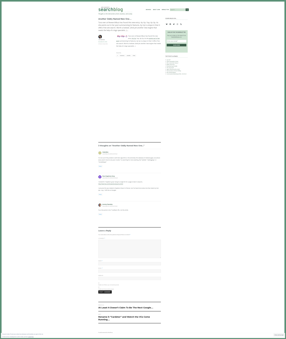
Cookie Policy (31, 336)
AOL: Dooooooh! (170, 67)
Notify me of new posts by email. (106, 289)
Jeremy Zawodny (107, 204)
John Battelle (101, 39)
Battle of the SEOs (171, 64)
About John (156, 9)
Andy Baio (105, 152)
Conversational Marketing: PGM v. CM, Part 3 (176, 74)
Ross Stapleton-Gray (108, 176)
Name (100, 261)
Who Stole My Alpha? (171, 72)
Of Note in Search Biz (103, 44)
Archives (148, 9)
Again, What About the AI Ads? (173, 69)
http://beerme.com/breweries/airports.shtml (110, 184)
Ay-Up (134, 38)
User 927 (168, 59)
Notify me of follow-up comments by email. (108, 284)
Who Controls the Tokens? (172, 63)
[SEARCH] (187, 9)
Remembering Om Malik (172, 66)
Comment (101, 238)
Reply (100, 166)
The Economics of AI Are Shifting (174, 70)
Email (100, 268)
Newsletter (165, 9)
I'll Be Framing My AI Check (172, 61)
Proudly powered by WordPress (105, 332)
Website (100, 275)
